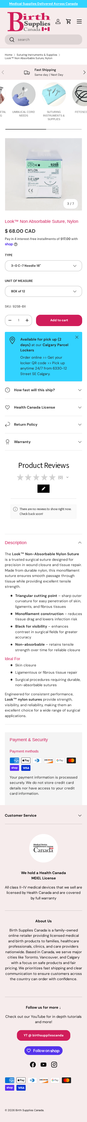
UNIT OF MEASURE (19, 281)
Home (8, 54)
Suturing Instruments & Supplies (37, 54)
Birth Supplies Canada (29, 1110)
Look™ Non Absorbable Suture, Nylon (28, 58)
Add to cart (59, 320)
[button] (67, 477)
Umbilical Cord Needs (23, 113)
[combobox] (43, 39)
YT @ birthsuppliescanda (44, 1035)
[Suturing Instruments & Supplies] (54, 94)
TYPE (9, 255)
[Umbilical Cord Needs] (24, 94)
